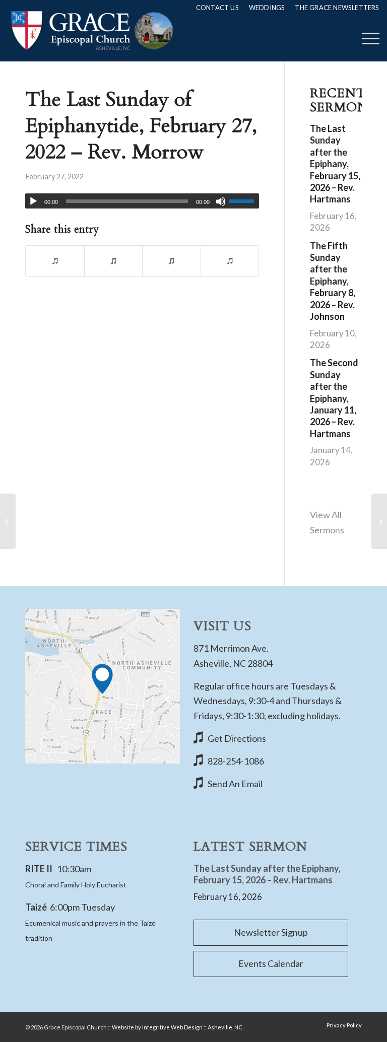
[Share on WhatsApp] (172, 261)
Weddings (267, 8)
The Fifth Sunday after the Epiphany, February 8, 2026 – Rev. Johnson (332, 281)
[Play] (33, 201)
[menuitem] (217, 7)
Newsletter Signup (271, 932)
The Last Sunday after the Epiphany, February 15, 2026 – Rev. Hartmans (335, 163)
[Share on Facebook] (55, 261)
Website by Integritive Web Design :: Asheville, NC (177, 1027)
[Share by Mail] (230, 261)
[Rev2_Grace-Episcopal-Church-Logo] (91, 30)
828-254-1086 (236, 761)
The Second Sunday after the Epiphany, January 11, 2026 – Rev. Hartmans (334, 398)
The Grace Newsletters (337, 8)
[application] (142, 201)
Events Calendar (270, 963)
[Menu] (365, 38)
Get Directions (237, 738)
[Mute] (221, 201)
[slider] (244, 201)
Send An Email (235, 783)
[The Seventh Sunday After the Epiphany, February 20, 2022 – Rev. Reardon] (8, 521)
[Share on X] (114, 261)
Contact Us (217, 8)
